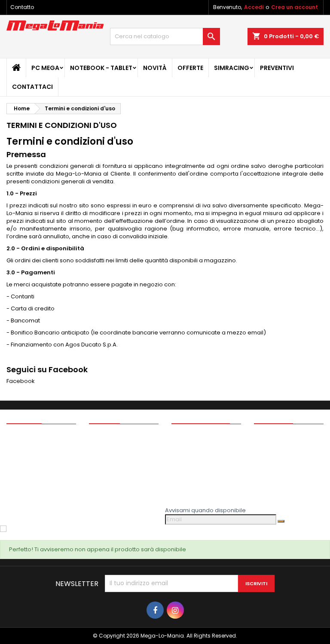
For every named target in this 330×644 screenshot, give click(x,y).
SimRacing (231, 68)
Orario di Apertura (114, 503)
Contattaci (32, 86)
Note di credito (192, 459)
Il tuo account (200, 416)
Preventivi (277, 68)
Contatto (22, 7)
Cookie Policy (108, 470)
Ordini (179, 448)
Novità (155, 68)
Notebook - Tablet (101, 68)
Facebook (20, 381)
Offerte (190, 68)
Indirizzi (181, 470)
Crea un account (294, 7)
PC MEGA (45, 68)
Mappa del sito (110, 492)
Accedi (253, 7)
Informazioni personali (202, 436)
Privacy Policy (108, 459)
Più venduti (21, 459)
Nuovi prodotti (26, 448)
